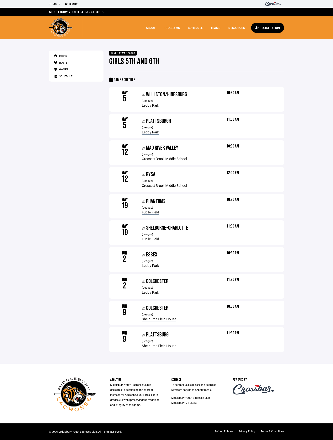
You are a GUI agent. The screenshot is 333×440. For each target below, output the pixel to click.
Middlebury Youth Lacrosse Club (76, 12)
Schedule (195, 28)
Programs (172, 28)
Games (63, 69)
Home (63, 55)
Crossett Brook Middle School (164, 158)
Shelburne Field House (159, 319)
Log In (56, 3)
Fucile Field (150, 212)
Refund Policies (224, 431)
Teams (215, 28)
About (151, 28)
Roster (64, 62)
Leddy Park (150, 105)
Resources (236, 28)
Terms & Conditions (272, 431)
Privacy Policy (247, 431)
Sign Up (73, 3)
